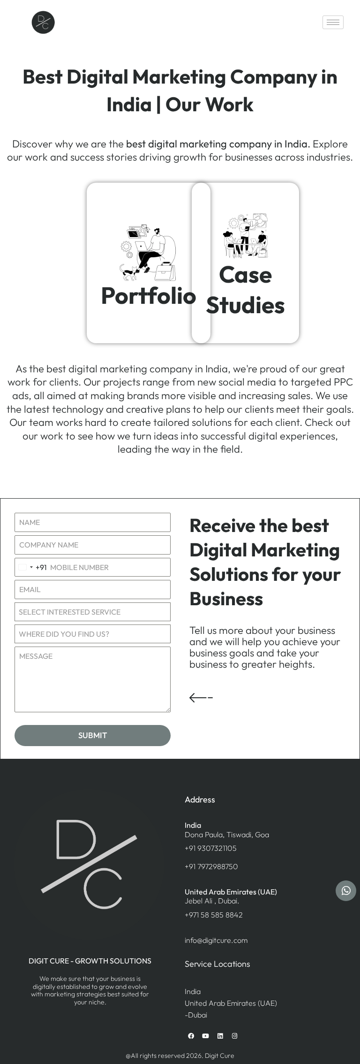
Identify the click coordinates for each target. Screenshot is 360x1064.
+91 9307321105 (211, 848)
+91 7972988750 (211, 866)
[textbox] (83, 634)
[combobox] (31, 567)
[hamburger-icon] (333, 22)
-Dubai (196, 1014)
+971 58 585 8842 (214, 914)
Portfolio (148, 295)
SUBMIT (92, 735)
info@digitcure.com (216, 940)
